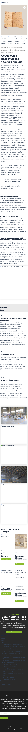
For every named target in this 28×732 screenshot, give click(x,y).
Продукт (2, 640)
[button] (24, 7)
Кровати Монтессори (10, 666)
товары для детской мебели (12, 167)
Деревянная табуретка (10, 679)
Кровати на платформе (10, 664)
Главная (3, 47)
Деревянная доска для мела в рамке (14, 646)
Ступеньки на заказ (8, 677)
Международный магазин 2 (13, 181)
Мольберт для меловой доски (13, 648)
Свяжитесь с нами (5, 684)
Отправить (4, 718)
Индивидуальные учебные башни (12, 668)
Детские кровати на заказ (10, 662)
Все (8, 185)
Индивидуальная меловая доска (12, 644)
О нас (1, 682)
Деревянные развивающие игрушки (14, 660)
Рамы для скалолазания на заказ (12, 649)
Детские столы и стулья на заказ (12, 651)
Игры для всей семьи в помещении (14, 672)
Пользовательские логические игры (13, 669)
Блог (1, 681)
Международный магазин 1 (13, 179)
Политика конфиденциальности (8, 728)
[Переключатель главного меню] (25, 2)
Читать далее (6, 559)
